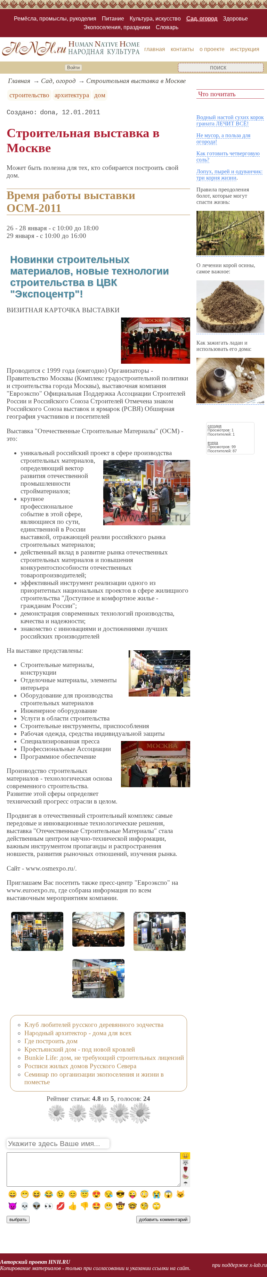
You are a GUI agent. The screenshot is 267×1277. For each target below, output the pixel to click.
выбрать (18, 1219)
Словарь (167, 27)
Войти (73, 67)
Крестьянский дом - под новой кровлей (79, 1049)
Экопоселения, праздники (116, 27)
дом (99, 95)
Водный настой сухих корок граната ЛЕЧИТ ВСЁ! (230, 120)
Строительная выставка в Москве (136, 80)
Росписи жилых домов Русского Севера (80, 1066)
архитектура (72, 95)
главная (154, 49)
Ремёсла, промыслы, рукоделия (55, 19)
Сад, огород (201, 19)
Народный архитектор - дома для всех (78, 1033)
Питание (113, 19)
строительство (29, 95)
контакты (182, 49)
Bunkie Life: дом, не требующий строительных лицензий (104, 1057)
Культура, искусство (155, 19)
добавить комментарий (163, 1219)
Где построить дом (51, 1041)
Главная (19, 80)
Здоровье (235, 19)
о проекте (212, 49)
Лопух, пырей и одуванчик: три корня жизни (229, 174)
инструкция (244, 49)
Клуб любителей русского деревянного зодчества (93, 1024)
